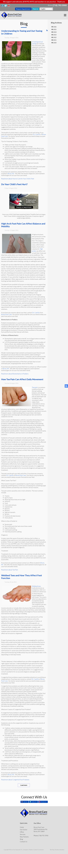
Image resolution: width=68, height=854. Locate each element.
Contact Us (23, 841)
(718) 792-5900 (60, 5)
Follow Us (34, 801)
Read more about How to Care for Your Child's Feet (17, 179)
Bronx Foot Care (6, 314)
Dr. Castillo (36, 134)
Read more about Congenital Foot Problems (15, 780)
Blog (21, 839)
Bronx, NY (11, 173)
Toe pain (35, 387)
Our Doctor (23, 829)
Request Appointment (23, 9)
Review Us (43, 801)
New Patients (24, 837)
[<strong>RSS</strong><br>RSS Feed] (47, 30)
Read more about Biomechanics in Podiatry (15, 374)
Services (22, 834)
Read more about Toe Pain (9, 570)
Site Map (52, 849)
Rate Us (35, 9)
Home (22, 827)
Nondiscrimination (59, 849)
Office (22, 832)
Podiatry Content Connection (36, 849)
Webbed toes (36, 586)
